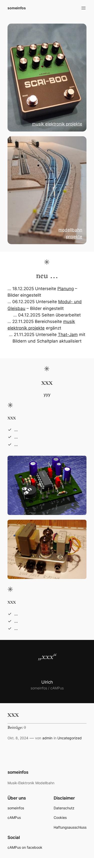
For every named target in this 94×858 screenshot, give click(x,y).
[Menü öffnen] (83, 8)
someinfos (17, 8)
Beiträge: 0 (17, 727)
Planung (65, 288)
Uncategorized (69, 738)
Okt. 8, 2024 (18, 738)
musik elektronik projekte (57, 123)
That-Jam (68, 334)
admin (47, 738)
